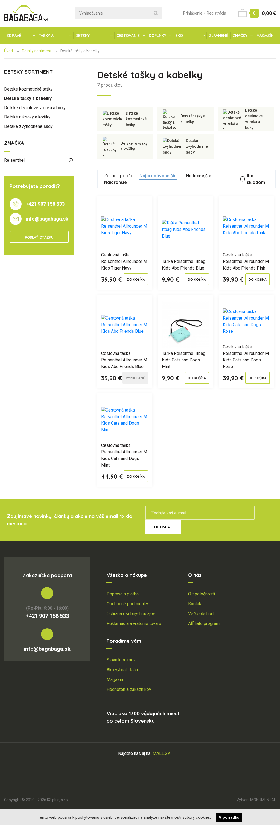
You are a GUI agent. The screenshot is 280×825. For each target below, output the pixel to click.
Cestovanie (128, 35)
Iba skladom (256, 179)
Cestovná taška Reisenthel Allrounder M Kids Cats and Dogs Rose (246, 356)
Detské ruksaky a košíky (27, 117)
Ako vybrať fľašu (122, 669)
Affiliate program (204, 623)
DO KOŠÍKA (136, 279)
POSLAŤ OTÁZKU (39, 237)
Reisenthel (38, 160)
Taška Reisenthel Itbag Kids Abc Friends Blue (183, 265)
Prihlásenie (192, 13)
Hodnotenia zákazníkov (129, 689)
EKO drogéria (185, 38)
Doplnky (157, 35)
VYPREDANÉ (135, 378)
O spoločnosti (201, 594)
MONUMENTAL (263, 800)
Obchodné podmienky (127, 603)
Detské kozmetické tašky (28, 89)
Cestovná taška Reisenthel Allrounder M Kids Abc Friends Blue (124, 360)
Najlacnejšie (198, 175)
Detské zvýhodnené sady (28, 126)
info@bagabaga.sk (47, 219)
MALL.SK (161, 753)
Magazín (265, 35)
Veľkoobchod (201, 613)
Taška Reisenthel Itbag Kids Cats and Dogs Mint (183, 360)
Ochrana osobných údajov (131, 613)
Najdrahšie (115, 182)
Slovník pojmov (121, 659)
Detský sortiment (86, 38)
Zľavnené (218, 35)
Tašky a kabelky (47, 38)
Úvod (8, 51)
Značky (239, 35)
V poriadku (229, 817)
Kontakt (195, 603)
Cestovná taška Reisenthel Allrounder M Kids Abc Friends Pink (246, 261)
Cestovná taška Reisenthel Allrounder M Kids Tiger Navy (124, 261)
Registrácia (216, 13)
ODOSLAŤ (163, 527)
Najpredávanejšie (158, 175)
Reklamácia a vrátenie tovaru (134, 623)
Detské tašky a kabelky (28, 98)
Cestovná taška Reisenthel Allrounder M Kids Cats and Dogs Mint (124, 455)
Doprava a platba (123, 594)
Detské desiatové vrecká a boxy (35, 107)
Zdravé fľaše (13, 38)
